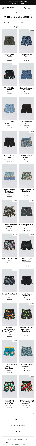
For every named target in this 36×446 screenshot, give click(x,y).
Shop (17, 419)
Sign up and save (17, 425)
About (17, 413)
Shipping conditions (17, 439)
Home (17, 13)
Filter (8, 22)
